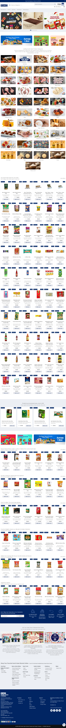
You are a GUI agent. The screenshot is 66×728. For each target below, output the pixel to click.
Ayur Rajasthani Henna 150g (56, 421)
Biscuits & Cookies (57, 74)
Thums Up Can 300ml (27, 278)
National (31, 701)
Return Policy (43, 699)
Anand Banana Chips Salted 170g (38, 214)
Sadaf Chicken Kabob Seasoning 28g (17, 236)
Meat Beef (41, 85)
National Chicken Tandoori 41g (6, 236)
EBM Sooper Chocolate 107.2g (49, 258)
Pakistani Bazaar (26, 9)
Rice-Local (41, 160)
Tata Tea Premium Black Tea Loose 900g (27, 517)
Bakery (57, 128)
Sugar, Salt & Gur (41, 128)
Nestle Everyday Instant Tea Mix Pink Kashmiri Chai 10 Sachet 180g (6, 301)
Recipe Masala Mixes (41, 64)
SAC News (13, 9)
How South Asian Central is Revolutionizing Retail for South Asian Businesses (55, 647)
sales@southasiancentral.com (7, 717)
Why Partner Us (3, 9)
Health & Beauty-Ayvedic (41, 138)
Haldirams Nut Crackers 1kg (49, 214)
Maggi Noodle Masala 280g (38, 322)
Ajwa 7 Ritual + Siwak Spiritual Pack (60, 193)
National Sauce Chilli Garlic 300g (6, 344)
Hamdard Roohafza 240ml (16, 279)
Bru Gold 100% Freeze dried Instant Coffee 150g (49, 517)
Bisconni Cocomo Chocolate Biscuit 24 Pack (38, 544)
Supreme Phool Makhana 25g (38, 570)
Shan (30, 699)
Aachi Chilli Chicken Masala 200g (6, 463)
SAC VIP (9, 9)
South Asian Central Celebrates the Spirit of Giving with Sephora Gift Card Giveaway (33, 647)
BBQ (8, 64)
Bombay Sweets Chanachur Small (49, 570)
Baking (41, 106)
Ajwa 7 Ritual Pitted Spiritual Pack (38, 193)
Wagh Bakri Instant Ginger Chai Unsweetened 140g (16, 301)
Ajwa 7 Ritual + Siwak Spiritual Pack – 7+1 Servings (49, 193)
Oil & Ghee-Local (57, 149)
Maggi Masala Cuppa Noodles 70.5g (49, 322)
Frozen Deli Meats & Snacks (41, 96)
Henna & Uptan (25, 138)
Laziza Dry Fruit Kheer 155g (49, 387)
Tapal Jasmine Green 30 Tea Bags (49, 301)
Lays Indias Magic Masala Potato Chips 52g (27, 214)
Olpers (30, 704)
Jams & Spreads (8, 149)
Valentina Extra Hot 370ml (27, 344)
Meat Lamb (25, 96)
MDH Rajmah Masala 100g (60, 463)
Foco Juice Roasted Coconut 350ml (38, 279)
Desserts (8, 85)
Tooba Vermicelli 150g (17, 321)
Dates (58, 117)
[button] (29, 30)
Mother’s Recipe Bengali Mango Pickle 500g (5, 365)
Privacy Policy (43, 704)
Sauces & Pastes (58, 64)
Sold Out (5, 285)
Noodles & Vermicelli (8, 74)
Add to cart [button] (6, 199)
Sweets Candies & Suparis (41, 149)
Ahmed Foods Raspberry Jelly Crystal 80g (38, 387)
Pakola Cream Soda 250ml (5, 279)
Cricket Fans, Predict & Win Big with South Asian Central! (11, 646)
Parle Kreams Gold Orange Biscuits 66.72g (49, 544)
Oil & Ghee (8, 160)
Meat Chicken (57, 85)
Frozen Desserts (25, 85)
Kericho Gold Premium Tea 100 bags (17, 517)
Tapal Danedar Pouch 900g (38, 517)
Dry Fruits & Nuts (25, 128)
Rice (25, 160)
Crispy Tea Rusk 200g (6, 543)
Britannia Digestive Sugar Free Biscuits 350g (60, 258)
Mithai (8, 138)
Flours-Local (33, 170)
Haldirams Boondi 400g (6, 569)
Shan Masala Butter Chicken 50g (27, 236)
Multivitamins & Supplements (24, 149)
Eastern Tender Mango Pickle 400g (27, 365)
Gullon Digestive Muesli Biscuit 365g (38, 258)
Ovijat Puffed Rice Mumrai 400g (27, 570)
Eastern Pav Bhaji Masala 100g (27, 463)
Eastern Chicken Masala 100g (38, 236)
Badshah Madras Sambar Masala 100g (16, 597)
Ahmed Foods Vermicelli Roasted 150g (6, 322)
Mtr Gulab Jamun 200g (6, 386)
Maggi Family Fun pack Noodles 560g (38, 490)
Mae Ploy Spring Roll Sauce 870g (16, 344)
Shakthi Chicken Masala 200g (60, 236)
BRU (30, 703)
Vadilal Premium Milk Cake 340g (16, 387)
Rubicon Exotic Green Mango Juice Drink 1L (60, 279)
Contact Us (20, 703)
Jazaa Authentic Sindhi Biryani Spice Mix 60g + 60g (17, 463)
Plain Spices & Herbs (25, 106)
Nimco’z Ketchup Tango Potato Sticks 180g (60, 214)
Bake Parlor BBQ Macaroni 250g (17, 490)
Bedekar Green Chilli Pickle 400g (60, 365)
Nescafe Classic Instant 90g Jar (60, 517)
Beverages (58, 106)
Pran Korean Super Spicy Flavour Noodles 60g (27, 322)
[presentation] (1, 639)
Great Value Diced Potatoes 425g (27, 597)
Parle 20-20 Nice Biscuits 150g (6, 258)
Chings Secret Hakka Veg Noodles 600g (49, 490)
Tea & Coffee (41, 74)
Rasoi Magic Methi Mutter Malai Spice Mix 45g (49, 236)
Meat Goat (8, 96)
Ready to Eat (8, 106)
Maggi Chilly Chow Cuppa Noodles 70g (60, 490)
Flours (58, 160)
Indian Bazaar (19, 9)
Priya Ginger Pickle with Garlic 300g (49, 365)
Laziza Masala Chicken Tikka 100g (49, 463)
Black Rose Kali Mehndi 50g (40, 421)
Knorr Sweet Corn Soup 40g (27, 490)
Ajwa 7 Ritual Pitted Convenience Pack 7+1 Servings (27, 193)
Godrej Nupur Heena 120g (23, 421)
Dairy (25, 117)
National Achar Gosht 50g (38, 463)
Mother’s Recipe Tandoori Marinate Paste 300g (38, 344)
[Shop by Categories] (10, 5)
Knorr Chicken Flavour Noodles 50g (60, 322)
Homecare (58, 138)
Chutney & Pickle (8, 117)
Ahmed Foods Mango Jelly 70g (60, 387)
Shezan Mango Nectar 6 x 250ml (49, 279)
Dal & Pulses (41, 117)
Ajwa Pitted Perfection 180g (17, 193)
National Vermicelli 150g (6, 489)
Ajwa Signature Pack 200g (6, 193)
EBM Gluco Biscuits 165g (60, 543)
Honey (8, 128)
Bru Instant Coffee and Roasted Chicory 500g (27, 301)
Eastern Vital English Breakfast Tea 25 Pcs (38, 301)
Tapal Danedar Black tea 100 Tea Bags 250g (60, 301)
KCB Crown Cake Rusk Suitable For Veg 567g (28, 544)
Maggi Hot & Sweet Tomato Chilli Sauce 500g (49, 344)
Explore (63, 178)
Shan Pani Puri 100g (38, 596)
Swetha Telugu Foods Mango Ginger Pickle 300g (38, 365)
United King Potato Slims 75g (60, 570)
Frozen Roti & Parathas (57, 96)
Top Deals (25, 64)
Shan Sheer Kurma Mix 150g (28, 387)
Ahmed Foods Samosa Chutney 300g (17, 365)
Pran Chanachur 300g (17, 569)
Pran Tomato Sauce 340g (60, 344)
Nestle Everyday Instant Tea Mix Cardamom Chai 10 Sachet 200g (6, 517)
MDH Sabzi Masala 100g (49, 596)
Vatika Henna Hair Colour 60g (7, 421)
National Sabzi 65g (6, 596)
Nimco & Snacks (25, 74)
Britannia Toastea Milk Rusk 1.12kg (17, 544)
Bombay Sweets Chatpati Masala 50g (60, 597)
